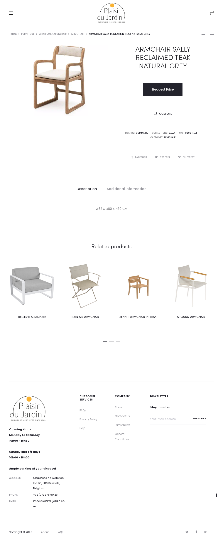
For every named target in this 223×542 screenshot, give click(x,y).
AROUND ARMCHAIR (191, 317)
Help (82, 428)
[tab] (86, 188)
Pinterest (189, 157)
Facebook (141, 157)
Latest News (122, 425)
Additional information (126, 188)
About (119, 407)
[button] (163, 113)
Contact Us (122, 416)
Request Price (163, 89)
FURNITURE (27, 34)
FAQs (82, 410)
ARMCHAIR (77, 34)
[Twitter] (187, 532)
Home (13, 34)
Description (87, 188)
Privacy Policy (88, 419)
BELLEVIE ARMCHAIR (32, 317)
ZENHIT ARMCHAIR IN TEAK (138, 317)
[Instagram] (205, 532)
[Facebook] (196, 532)
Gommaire (142, 133)
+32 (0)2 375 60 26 (45, 495)
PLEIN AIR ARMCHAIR (85, 317)
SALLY (172, 133)
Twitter (165, 157)
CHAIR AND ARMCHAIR (53, 34)
